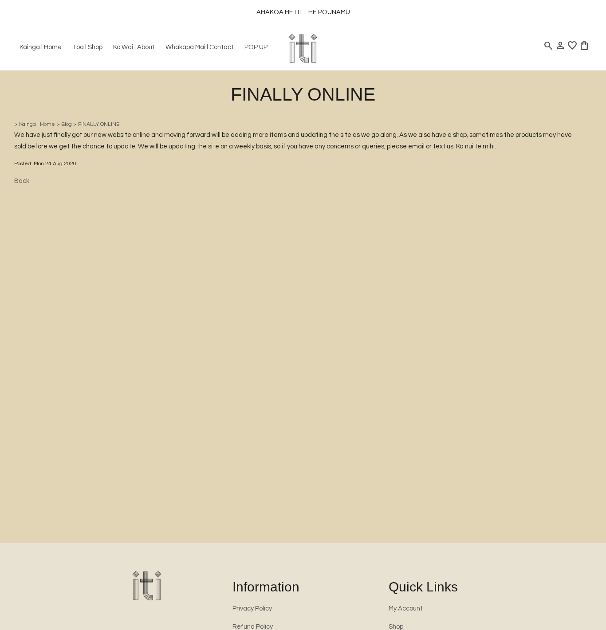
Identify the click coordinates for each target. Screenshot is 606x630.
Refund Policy (252, 626)
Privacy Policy (252, 608)
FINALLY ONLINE (98, 124)
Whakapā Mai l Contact (199, 47)
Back (21, 181)
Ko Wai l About (134, 47)
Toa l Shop (87, 47)
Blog (66, 124)
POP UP (256, 47)
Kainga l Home (41, 47)
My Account (406, 608)
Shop (396, 626)
